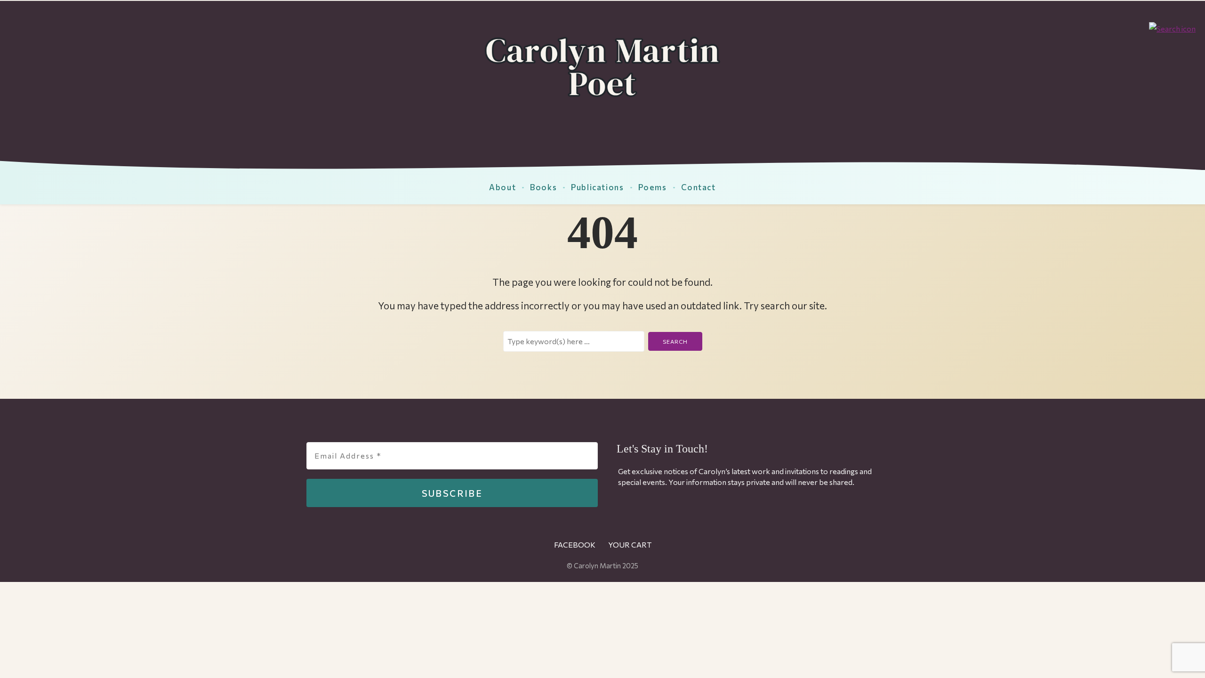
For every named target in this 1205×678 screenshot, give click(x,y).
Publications (597, 187)
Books (543, 187)
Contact (698, 187)
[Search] (1172, 27)
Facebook (574, 544)
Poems (652, 187)
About (502, 187)
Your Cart (629, 544)
